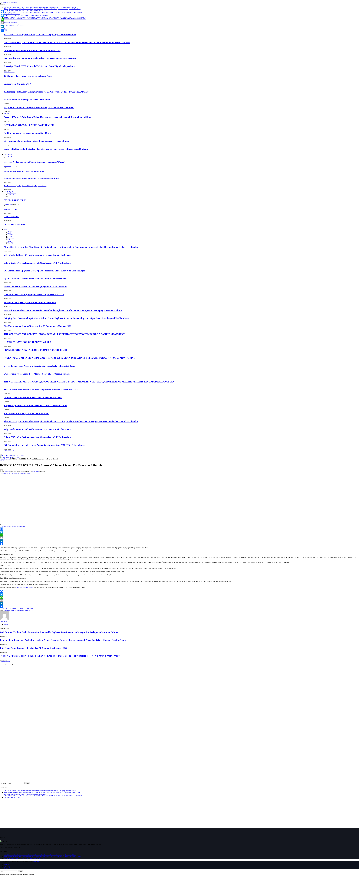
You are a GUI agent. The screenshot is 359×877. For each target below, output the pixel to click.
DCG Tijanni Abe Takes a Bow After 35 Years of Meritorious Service (37, 374)
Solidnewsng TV (9, 451)
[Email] (179, 537)
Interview (6, 113)
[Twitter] (179, 531)
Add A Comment (5, 661)
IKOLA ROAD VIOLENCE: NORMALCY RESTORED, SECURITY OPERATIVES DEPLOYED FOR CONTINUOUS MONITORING (69, 358)
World (9, 241)
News (5, 30)
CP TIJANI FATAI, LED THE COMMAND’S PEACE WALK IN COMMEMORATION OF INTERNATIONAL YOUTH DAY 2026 (45, 19)
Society (9, 156)
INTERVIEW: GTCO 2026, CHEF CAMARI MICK (29, 125)
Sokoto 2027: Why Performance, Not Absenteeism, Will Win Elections (37, 263)
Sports (9, 233)
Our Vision (7, 866)
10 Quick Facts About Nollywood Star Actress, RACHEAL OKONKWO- (39, 107)
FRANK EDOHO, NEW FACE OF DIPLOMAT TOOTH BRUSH (35, 350)
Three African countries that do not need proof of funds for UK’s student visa (41, 389)
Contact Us (7, 868)
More (5, 229)
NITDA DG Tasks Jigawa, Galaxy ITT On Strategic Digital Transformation (26, 15)
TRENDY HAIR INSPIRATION (14, 224)
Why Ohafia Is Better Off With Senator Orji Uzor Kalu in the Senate (37, 255)
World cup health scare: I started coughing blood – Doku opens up (35, 286)
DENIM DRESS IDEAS (15, 200)
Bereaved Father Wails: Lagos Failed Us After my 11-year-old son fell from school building (47, 117)
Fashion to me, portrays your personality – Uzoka (27, 133)
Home (5, 29)
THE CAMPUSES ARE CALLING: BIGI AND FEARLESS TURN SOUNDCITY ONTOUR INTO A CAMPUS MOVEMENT (43, 12)
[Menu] (0, 454)
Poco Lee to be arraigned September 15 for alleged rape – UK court (25, 186)
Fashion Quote (11, 193)
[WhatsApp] (179, 534)
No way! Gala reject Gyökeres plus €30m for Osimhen (30, 302)
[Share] (179, 543)
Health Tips (10, 194)
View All (10, 243)
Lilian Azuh (7, 471)
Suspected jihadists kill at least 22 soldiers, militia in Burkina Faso (35, 405)
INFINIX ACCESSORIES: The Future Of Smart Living (16, 608)
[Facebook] (179, 529)
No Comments (35, 471)
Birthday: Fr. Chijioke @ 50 (17, 84)
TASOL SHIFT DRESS (11, 217)
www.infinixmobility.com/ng (24, 587)
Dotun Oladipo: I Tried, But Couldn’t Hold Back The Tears (32, 50)
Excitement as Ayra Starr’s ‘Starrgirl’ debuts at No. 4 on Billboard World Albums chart (31, 178)
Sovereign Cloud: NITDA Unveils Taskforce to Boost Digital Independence (39, 66)
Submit (20, 871)
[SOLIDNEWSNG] (12, 26)
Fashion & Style (8, 191)
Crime (9, 239)
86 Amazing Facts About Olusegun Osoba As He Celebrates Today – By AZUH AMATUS (46, 92)
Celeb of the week (9, 72)
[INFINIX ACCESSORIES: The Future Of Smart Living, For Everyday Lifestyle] (38, 523)
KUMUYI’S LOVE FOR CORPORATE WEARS (27, 342)
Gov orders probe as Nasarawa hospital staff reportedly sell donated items (39, 366)
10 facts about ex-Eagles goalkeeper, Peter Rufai (27, 99)
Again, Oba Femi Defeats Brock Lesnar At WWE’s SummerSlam (35, 278)
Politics (9, 231)
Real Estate (10, 238)
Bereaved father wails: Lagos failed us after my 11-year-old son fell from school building (46, 149)
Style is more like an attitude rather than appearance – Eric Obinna (36, 141)
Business (10, 234)
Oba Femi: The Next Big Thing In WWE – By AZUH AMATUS (34, 294)
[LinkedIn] (179, 540)
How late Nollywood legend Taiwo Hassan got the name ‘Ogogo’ (34, 162)
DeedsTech (35, 861)
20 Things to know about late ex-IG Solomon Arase (28, 76)
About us (6, 864)
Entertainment (8, 154)
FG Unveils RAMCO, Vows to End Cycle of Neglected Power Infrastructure (40, 58)
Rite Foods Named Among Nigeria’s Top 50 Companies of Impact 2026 (25, 10)
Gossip (9, 236)
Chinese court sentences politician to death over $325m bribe (33, 397)
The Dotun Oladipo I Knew (12, 14)
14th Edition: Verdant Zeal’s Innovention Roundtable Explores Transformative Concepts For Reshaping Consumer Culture (40, 7)
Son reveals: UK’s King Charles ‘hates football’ (26, 413)
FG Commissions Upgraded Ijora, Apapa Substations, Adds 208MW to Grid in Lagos (44, 271)
